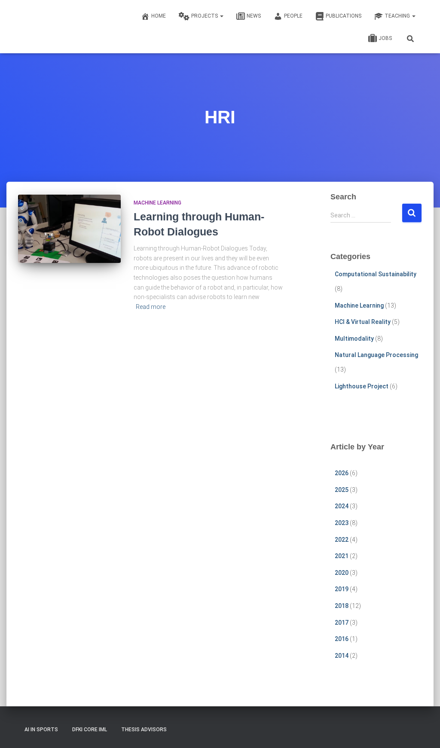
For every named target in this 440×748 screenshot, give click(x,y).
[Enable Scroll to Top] (423, 731)
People (293, 16)
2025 (341, 489)
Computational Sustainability (375, 274)
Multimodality (354, 338)
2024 (341, 506)
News (254, 16)
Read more (150, 306)
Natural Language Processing (376, 354)
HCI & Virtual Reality (363, 321)
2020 (341, 572)
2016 (341, 638)
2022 (341, 539)
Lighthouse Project (361, 386)
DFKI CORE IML (89, 730)
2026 (341, 473)
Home (158, 16)
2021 (341, 556)
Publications (343, 16)
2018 (341, 605)
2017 (341, 622)
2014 (341, 655)
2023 (341, 522)
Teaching (398, 16)
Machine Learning (157, 203)
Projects (205, 16)
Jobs (385, 38)
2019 (341, 589)
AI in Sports (41, 730)
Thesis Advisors (144, 730)
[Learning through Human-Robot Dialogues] (69, 229)
